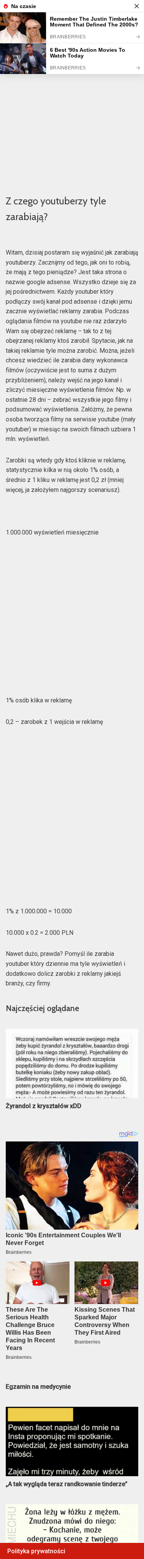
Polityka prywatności (36, 1551)
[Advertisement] (72, 111)
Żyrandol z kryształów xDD (43, 1106)
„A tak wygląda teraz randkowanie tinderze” (66, 1484)
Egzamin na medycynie (38, 1386)
